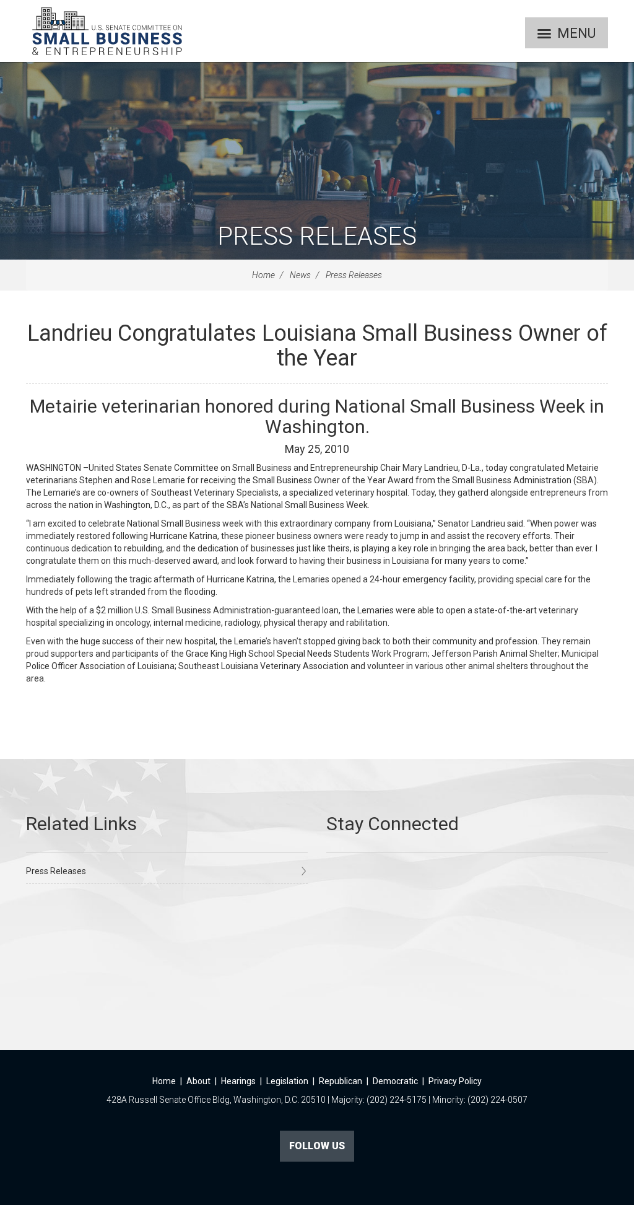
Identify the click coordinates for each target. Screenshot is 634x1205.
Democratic (395, 1081)
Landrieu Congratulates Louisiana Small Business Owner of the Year (317, 345)
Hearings (238, 1081)
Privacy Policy (455, 1081)
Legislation (287, 1081)
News (300, 275)
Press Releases (317, 236)
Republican (340, 1081)
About (198, 1081)
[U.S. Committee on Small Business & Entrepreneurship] (107, 31)
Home (263, 275)
